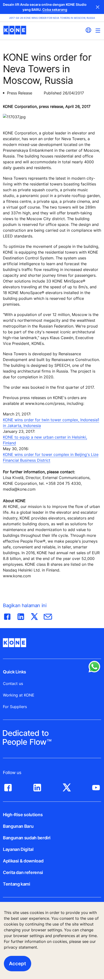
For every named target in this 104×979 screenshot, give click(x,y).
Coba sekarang (54, 9)
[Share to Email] (48, 615)
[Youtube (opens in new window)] (96, 786)
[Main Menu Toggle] (98, 30)
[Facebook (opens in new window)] (8, 786)
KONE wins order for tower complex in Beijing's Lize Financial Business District (50, 457)
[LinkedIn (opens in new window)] (37, 786)
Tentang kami (16, 884)
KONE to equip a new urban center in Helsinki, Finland (45, 440)
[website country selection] (88, 30)
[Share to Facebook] (7, 615)
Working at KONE (18, 695)
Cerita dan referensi (23, 872)
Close (97, 7)
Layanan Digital (18, 849)
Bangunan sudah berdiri (27, 837)
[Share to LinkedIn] (20, 615)
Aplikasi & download (23, 860)
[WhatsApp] (94, 666)
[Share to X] (34, 615)
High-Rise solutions (23, 814)
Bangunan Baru (18, 826)
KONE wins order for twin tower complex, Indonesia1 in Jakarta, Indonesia (51, 422)
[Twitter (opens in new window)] (67, 786)
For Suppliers (15, 706)
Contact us (13, 683)
